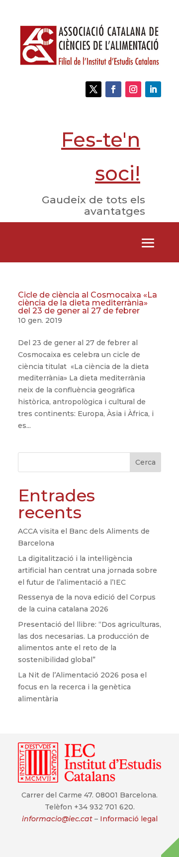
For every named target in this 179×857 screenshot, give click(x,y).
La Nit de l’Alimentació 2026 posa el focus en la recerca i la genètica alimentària (82, 687)
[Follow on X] (93, 89)
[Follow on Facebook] (113, 89)
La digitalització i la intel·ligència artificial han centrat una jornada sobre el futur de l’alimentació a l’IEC (87, 570)
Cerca (145, 462)
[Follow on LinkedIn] (153, 89)
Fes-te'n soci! (100, 156)
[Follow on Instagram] (133, 89)
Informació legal (129, 818)
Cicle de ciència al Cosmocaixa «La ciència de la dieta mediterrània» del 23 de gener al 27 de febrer (87, 302)
